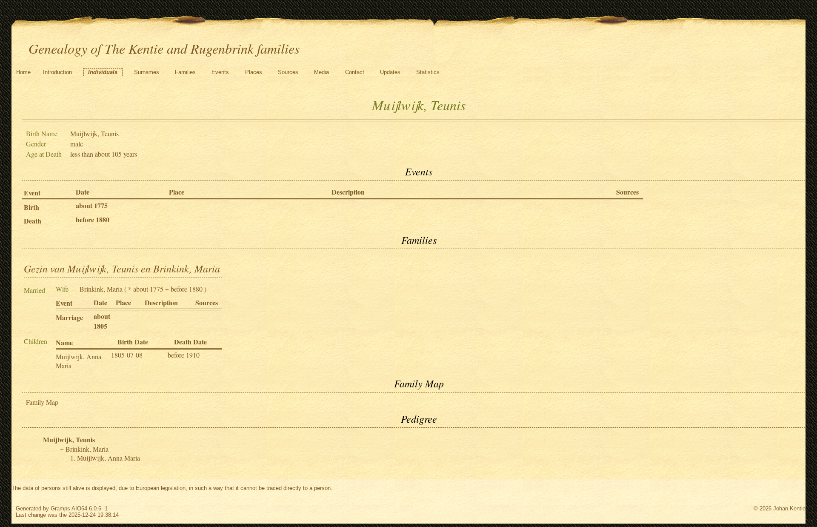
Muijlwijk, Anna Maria (108, 457)
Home (23, 72)
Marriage (69, 317)
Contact (354, 72)
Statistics (428, 72)
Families (185, 72)
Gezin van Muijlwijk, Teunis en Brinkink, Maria (122, 268)
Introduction (57, 72)
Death (32, 221)
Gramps (60, 508)
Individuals (102, 72)
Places (253, 72)
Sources (288, 72)
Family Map (42, 402)
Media (321, 72)
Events (220, 72)
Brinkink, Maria (101, 288)
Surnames (146, 72)
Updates (390, 72)
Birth (31, 207)
